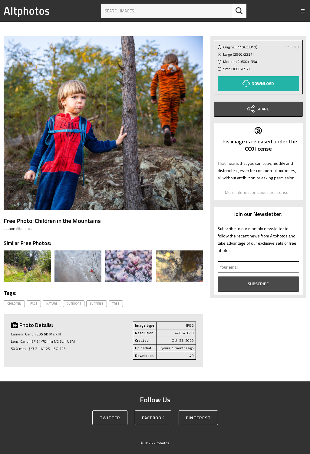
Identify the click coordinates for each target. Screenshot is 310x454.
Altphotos (27, 10)
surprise (96, 303)
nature (52, 303)
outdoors (74, 303)
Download (263, 83)
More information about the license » (258, 192)
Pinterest (198, 417)
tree (115, 303)
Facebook (153, 417)
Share (262, 109)
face (33, 303)
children (14, 303)
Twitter (110, 417)
